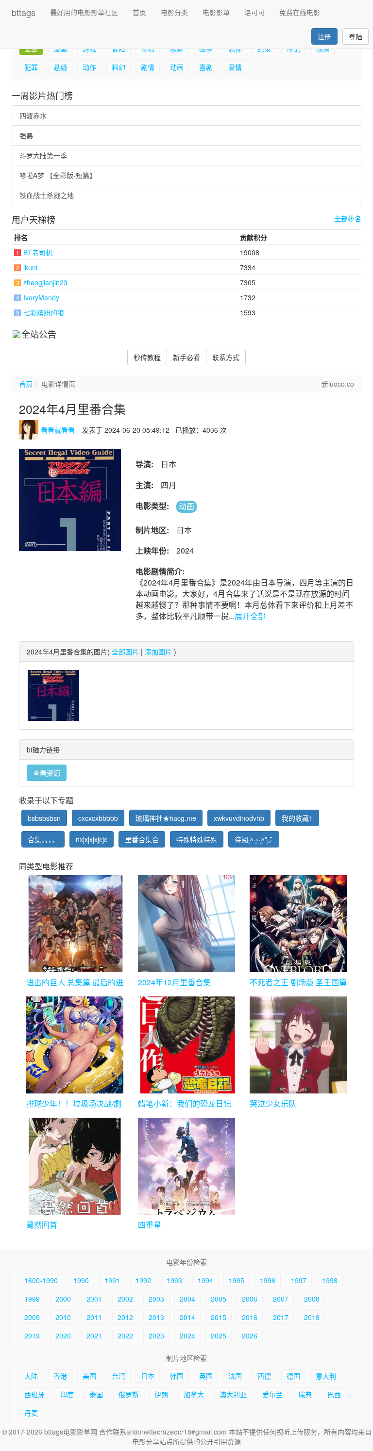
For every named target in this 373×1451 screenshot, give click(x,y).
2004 (187, 1299)
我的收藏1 (297, 818)
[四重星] (186, 1166)
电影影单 (216, 12)
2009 (32, 1317)
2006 (249, 1299)
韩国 (177, 1376)
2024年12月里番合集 (174, 982)
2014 (187, 1317)
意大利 (326, 1376)
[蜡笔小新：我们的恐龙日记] (186, 1044)
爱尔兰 (272, 1394)
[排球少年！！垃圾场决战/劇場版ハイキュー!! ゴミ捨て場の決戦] (74, 1044)
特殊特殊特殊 (196, 839)
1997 (298, 1280)
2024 (187, 1335)
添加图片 (158, 651)
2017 (280, 1317)
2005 (218, 1299)
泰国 (96, 1394)
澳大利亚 (233, 1394)
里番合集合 (142, 839)
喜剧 (206, 67)
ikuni (30, 267)
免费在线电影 (299, 12)
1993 (174, 1280)
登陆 (355, 36)
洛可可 (254, 12)
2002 (125, 1299)
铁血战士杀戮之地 (46, 195)
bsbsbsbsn (44, 818)
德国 (293, 1376)
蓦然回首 (41, 1224)
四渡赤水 (33, 115)
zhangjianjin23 (45, 282)
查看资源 (46, 773)
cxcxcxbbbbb (98, 818)
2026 (249, 1335)
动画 (177, 67)
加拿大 (194, 1394)
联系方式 (225, 357)
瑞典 (305, 1394)
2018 (312, 1317)
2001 (94, 1299)
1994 (205, 1280)
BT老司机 (37, 252)
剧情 (147, 67)
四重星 (149, 1224)
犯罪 (31, 67)
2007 (280, 1299)
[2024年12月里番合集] (186, 923)
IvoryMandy (41, 297)
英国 (206, 1376)
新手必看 (186, 357)
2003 (156, 1299)
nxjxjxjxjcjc (91, 839)
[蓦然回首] (74, 1166)
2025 (218, 1335)
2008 (312, 1299)
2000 (63, 1299)
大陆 (31, 1376)
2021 (94, 1335)
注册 (324, 36)
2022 (125, 1335)
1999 (32, 1299)
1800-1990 (41, 1280)
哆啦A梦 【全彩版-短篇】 (57, 175)
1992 (143, 1280)
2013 (156, 1317)
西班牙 (34, 1394)
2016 (249, 1317)
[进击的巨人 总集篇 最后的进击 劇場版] (74, 923)
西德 (264, 1376)
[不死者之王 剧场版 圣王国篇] (298, 923)
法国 (235, 1376)
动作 (89, 67)
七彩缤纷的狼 (43, 312)
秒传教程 (147, 357)
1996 (267, 1280)
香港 (60, 1376)
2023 (156, 1335)
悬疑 (60, 67)
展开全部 (250, 615)
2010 (63, 1317)
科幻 (118, 67)
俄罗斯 (129, 1394)
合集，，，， (43, 839)
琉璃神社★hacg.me (166, 818)
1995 (236, 1280)
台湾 (118, 1376)
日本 (147, 1376)
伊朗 (161, 1394)
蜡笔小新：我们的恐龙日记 (184, 1103)
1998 (330, 1280)
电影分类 (174, 12)
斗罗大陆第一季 (43, 155)
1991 (112, 1280)
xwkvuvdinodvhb (239, 818)
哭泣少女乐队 (273, 1103)
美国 (89, 1376)
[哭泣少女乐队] (298, 1044)
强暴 (26, 135)
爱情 (235, 67)
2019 (32, 1335)
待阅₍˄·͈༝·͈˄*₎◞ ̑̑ (254, 839)
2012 (125, 1317)
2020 (63, 1335)
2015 (218, 1317)
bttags (23, 12)
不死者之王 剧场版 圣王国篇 (298, 982)
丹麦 (31, 1413)
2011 (94, 1317)
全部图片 (125, 651)
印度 (67, 1394)
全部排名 (347, 218)
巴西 (334, 1394)
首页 (139, 12)
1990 (81, 1280)
